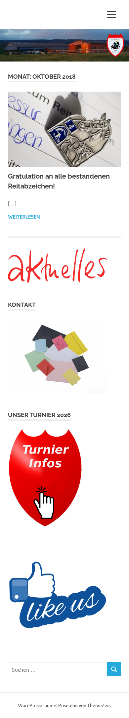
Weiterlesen (24, 217)
